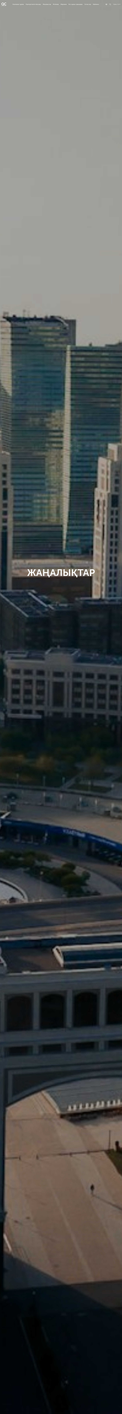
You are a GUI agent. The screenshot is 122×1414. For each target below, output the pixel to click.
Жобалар (56, 4)
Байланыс (96, 4)
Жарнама (64, 4)
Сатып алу (87, 4)
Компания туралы (18, 4)
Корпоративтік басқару (33, 4)
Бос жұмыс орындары (76, 4)
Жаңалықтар (47, 4)
